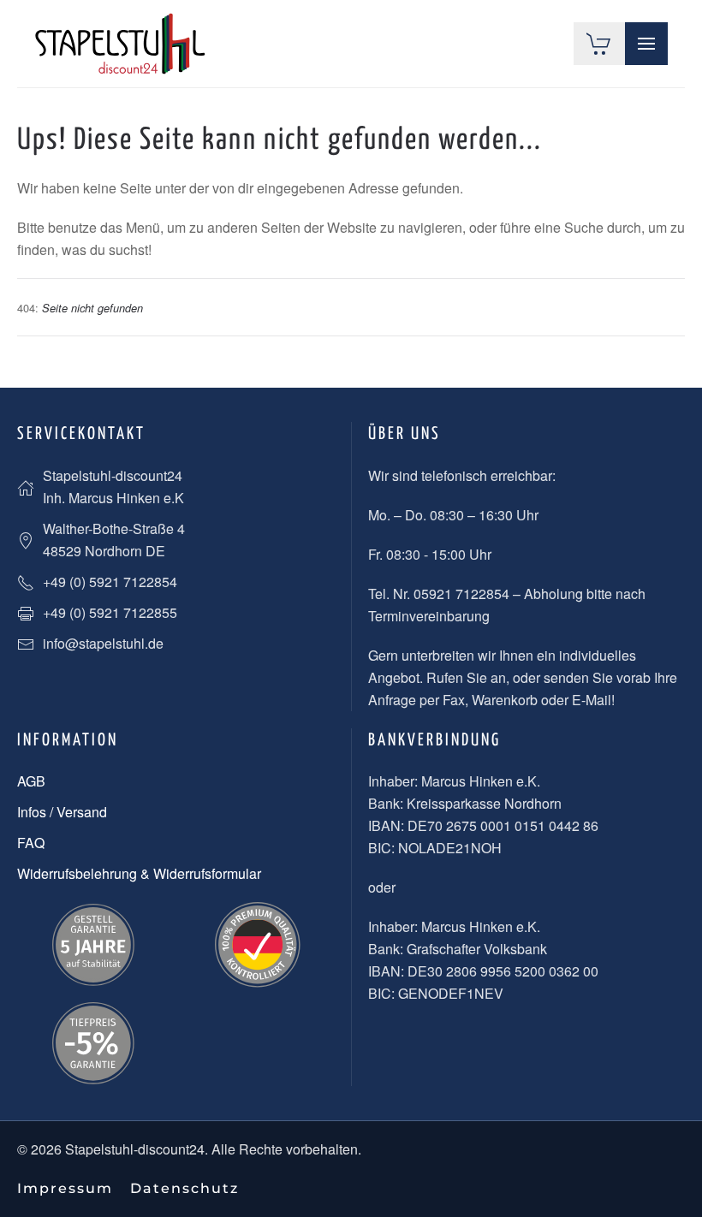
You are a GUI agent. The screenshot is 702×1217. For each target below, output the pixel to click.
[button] (646, 43)
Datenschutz (184, 1188)
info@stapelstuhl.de (103, 643)
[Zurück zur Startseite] (119, 43)
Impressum (65, 1188)
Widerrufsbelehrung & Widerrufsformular (139, 873)
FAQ (31, 842)
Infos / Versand (62, 812)
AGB (31, 781)
